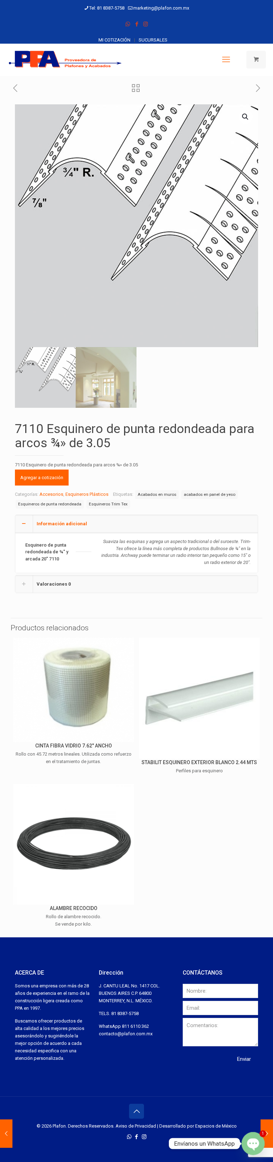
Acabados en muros (157, 494)
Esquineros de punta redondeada (49, 503)
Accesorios (51, 494)
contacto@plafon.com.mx (125, 1033)
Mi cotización (114, 40)
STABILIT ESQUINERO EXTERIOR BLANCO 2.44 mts (199, 762)
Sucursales (153, 40)
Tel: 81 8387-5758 (106, 8)
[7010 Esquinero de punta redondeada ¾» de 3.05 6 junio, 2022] (6, 1133)
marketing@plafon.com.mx (161, 8)
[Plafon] (65, 60)
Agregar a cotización (41, 477)
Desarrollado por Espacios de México (198, 1126)
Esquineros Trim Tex (108, 503)
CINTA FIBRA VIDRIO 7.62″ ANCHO (73, 746)
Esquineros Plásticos (86, 494)
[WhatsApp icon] (127, 24)
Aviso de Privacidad (136, 1126)
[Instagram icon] (145, 24)
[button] (246, 117)
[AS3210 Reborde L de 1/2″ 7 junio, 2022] (267, 1133)
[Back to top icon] (136, 1111)
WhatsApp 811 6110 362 (124, 1026)
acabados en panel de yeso (209, 494)
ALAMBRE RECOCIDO (73, 908)
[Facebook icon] (136, 24)
